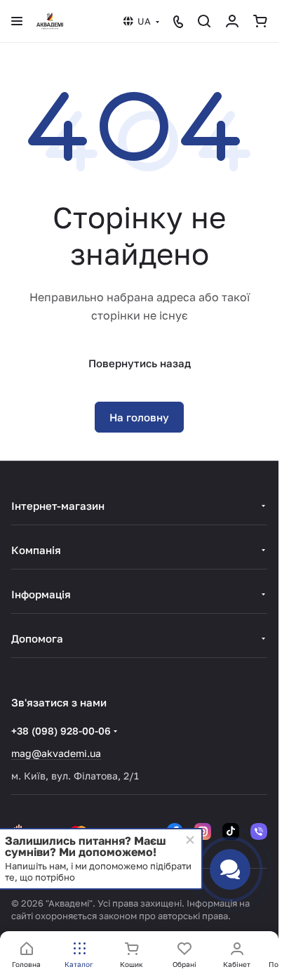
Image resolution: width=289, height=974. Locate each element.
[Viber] (258, 831)
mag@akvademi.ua (56, 753)
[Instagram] (202, 831)
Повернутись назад (139, 363)
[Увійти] (232, 21)
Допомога (37, 638)
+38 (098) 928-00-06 (61, 731)
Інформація (41, 594)
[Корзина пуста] (260, 21)
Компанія (36, 550)
